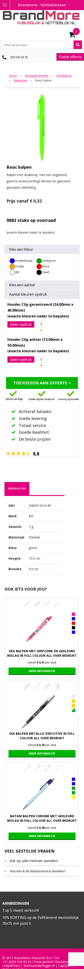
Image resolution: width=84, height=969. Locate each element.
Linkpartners (11, 965)
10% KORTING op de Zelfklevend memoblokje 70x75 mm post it (40, 920)
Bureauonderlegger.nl (39, 965)
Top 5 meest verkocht (20, 910)
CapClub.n (65, 965)
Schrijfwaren (64, 75)
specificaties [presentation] (17, 488)
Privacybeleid (43, 962)
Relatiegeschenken (36, 75)
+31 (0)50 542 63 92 (16, 962)
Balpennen (21, 80)
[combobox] (42, 44)
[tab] (16, 488)
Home (13, 75)
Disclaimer (62, 962)
